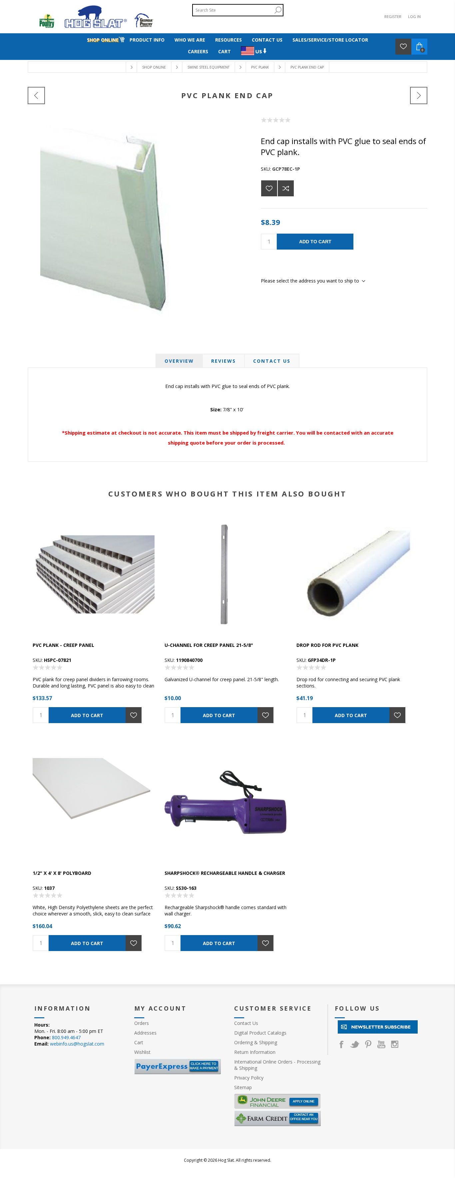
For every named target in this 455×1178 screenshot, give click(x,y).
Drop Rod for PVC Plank (327, 645)
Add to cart (315, 241)
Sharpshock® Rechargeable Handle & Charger (225, 873)
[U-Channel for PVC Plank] (418, 95)
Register (392, 16)
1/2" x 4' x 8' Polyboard (62, 873)
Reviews (223, 361)
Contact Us (271, 361)
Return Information (254, 1052)
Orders (141, 1023)
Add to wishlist (269, 188)
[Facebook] (341, 1044)
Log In (414, 16)
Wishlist (142, 1052)
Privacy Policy (248, 1078)
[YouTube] (381, 1044)
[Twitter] (354, 1044)
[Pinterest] (368, 1044)
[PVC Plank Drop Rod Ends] (36, 95)
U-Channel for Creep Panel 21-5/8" (209, 645)
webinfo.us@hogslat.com (77, 1044)
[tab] (179, 361)
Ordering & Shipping (255, 1042)
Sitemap (243, 1087)
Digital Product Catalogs (260, 1033)
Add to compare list (286, 188)
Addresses (145, 1033)
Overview (179, 361)
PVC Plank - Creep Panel (63, 645)
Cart (138, 1042)
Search (278, 10)
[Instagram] (394, 1044)
